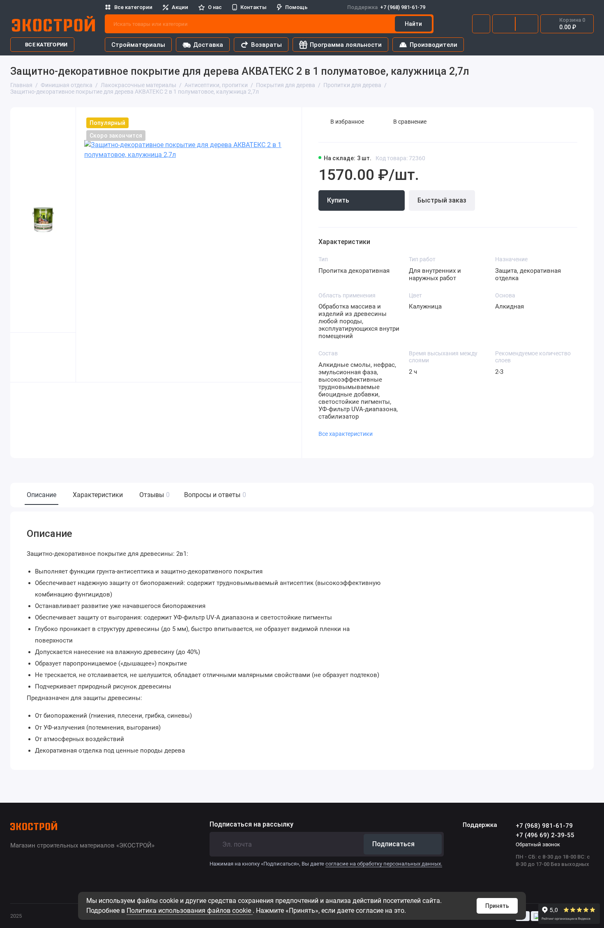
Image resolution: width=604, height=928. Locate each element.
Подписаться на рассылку (251, 824)
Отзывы (153, 495)
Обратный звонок (538, 844)
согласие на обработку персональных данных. (383, 864)
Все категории (133, 7)
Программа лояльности (346, 44)
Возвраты (266, 44)
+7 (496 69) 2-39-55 (545, 835)
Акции (180, 7)
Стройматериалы (138, 44)
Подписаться (393, 844)
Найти (413, 24)
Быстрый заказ (441, 200)
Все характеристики (345, 434)
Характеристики (98, 495)
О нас (215, 7)
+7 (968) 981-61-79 (386, 7)
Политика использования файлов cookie (190, 910)
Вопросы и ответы (214, 495)
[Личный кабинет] (481, 23)
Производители (433, 44)
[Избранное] (527, 23)
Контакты (253, 7)
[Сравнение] (504, 23)
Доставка (208, 44)
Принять (497, 906)
